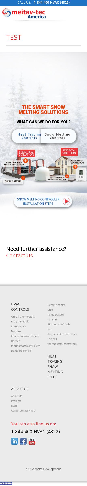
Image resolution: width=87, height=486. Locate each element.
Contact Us (19, 255)
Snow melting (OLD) (55, 371)
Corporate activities (23, 410)
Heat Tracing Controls (29, 136)
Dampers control (21, 350)
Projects (16, 401)
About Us (16, 396)
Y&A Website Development (43, 469)
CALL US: (44, 2)
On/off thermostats (23, 316)
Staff (14, 405)
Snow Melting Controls (57, 136)
